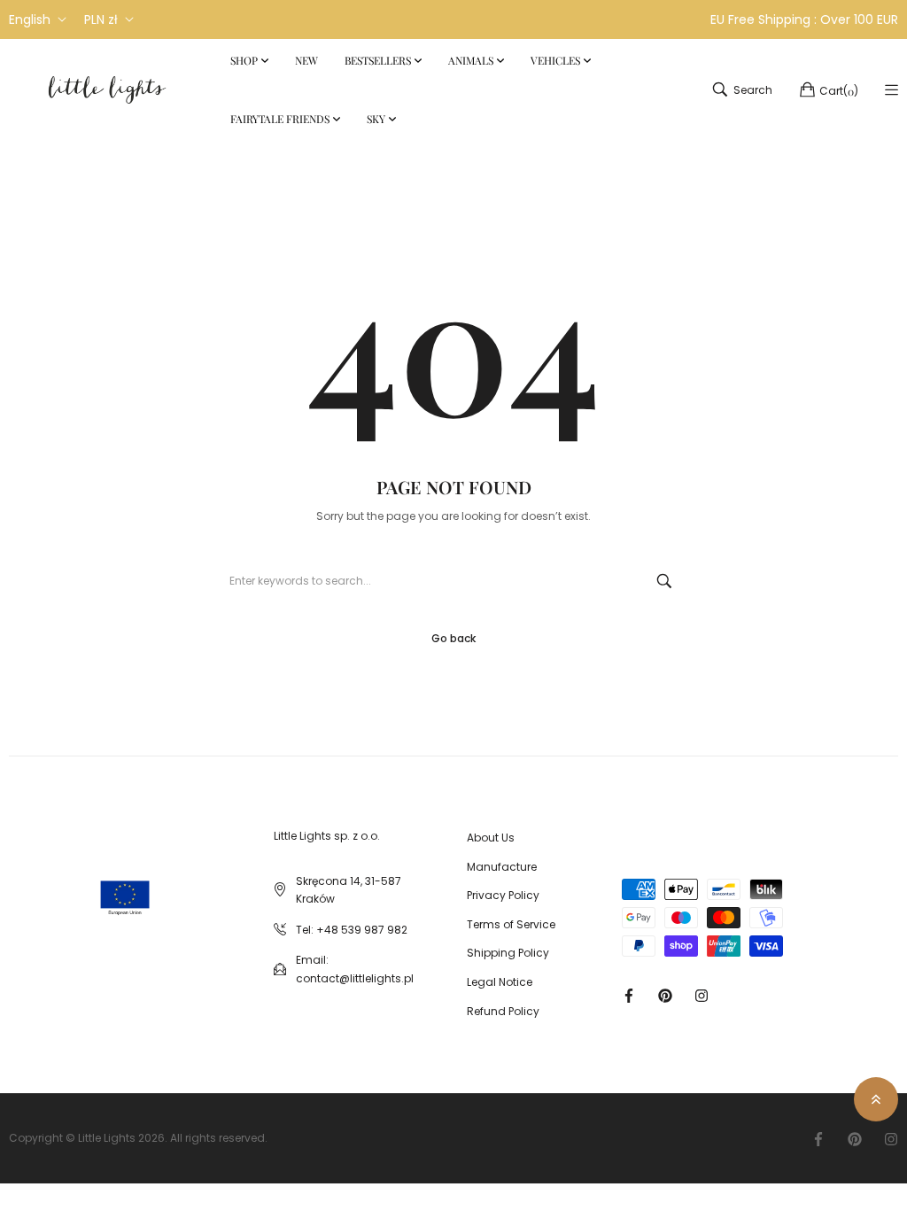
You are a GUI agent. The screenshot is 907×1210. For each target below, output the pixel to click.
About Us (491, 837)
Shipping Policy (508, 952)
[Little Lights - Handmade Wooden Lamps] (97, 880)
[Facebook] (629, 995)
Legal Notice (499, 981)
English (29, 19)
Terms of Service (511, 924)
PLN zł (101, 19)
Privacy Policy (503, 895)
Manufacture (502, 866)
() (838, 90)
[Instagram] (701, 995)
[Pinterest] (665, 995)
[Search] (664, 581)
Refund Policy (503, 1011)
